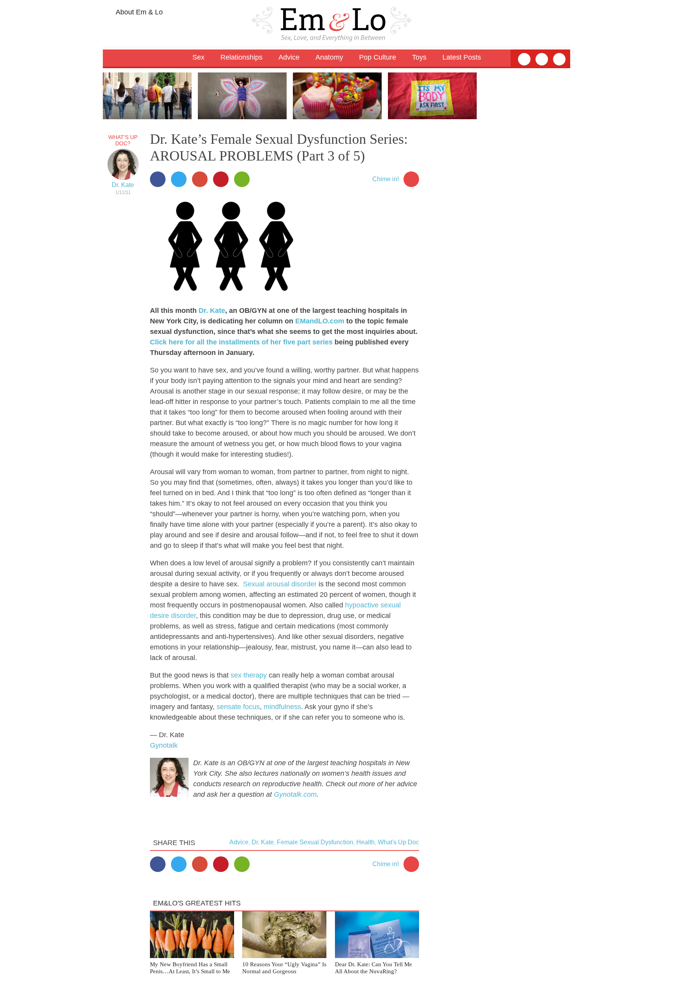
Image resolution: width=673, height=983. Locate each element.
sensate (229, 707)
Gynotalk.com (295, 794)
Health (365, 842)
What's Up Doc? (122, 140)
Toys (419, 57)
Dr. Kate (123, 185)
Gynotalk (164, 745)
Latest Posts (461, 57)
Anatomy (329, 57)
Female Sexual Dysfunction (315, 842)
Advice (238, 842)
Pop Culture (377, 57)
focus (251, 707)
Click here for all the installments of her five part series (241, 342)
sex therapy (249, 675)
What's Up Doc (398, 842)
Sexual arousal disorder (280, 584)
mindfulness (282, 707)
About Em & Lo (138, 12)
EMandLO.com (319, 321)
